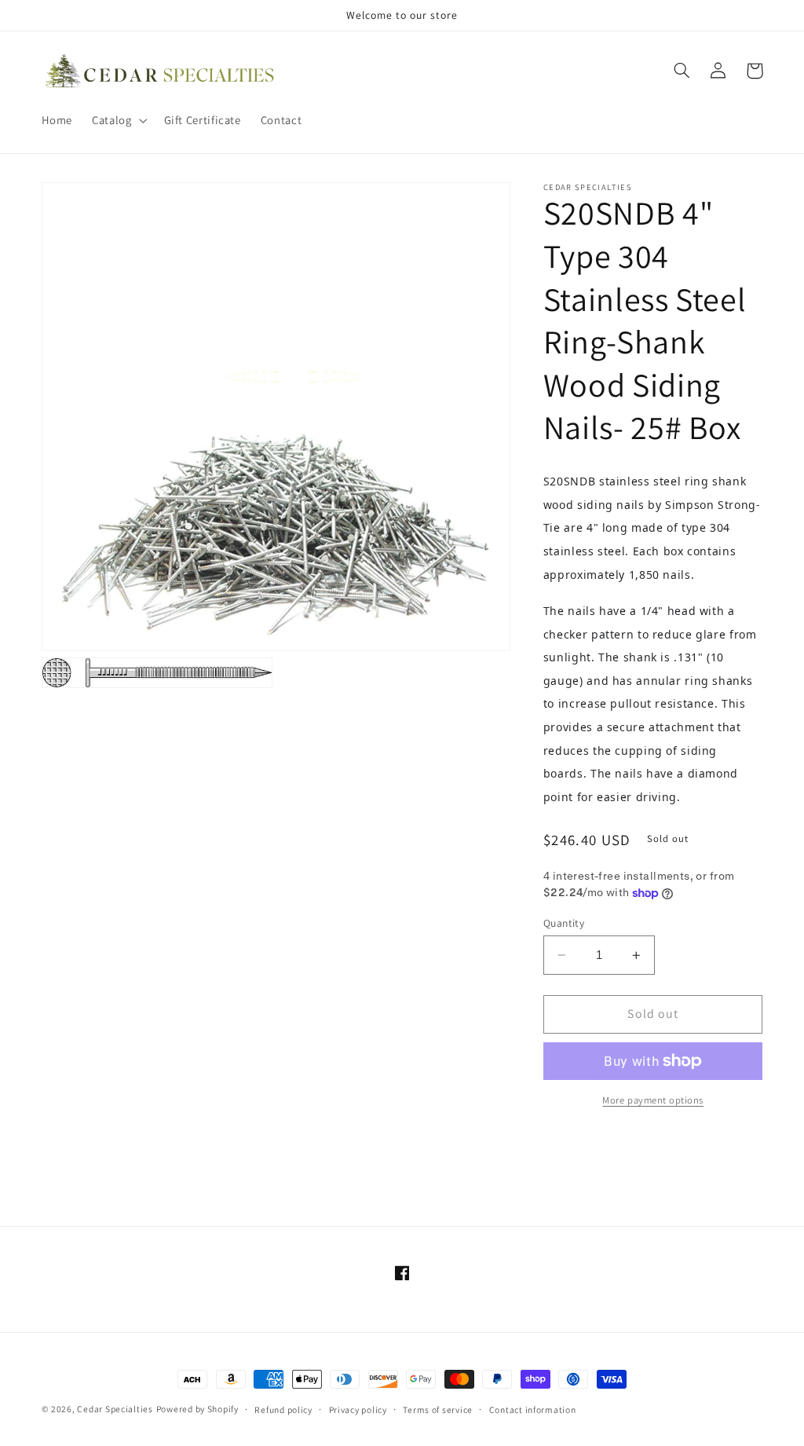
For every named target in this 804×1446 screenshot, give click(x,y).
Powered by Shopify (197, 1409)
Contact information (532, 1409)
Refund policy (283, 1409)
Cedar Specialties (115, 1409)
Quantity (563, 923)
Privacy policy (358, 1409)
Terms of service (438, 1409)
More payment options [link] (653, 1100)
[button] (118, 120)
